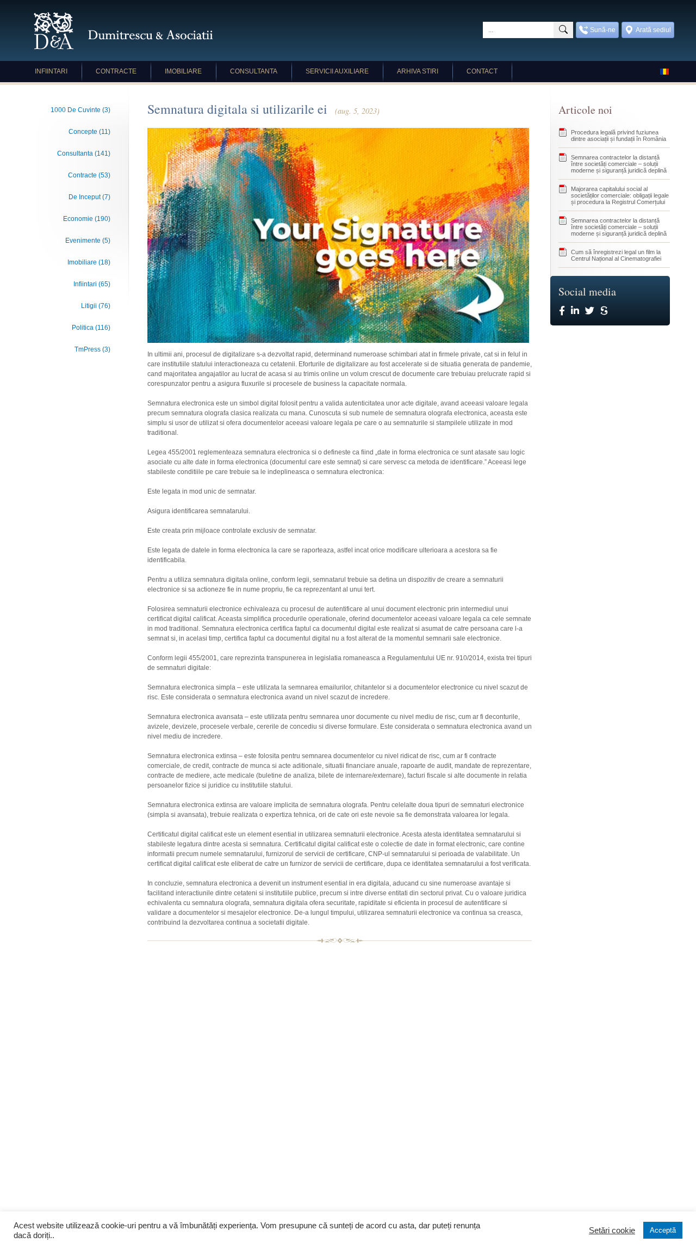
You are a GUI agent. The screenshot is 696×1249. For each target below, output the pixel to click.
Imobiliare (183, 71)
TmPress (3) (92, 349)
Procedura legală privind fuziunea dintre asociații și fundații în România (618, 135)
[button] (563, 30)
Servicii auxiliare (337, 71)
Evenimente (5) (87, 240)
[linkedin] (575, 311)
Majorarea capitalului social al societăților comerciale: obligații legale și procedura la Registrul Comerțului (620, 195)
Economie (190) (86, 219)
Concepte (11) (89, 132)
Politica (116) (91, 327)
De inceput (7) (89, 197)
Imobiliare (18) (88, 262)
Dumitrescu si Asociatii (123, 31)
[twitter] (589, 311)
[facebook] (562, 311)
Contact (482, 71)
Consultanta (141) (83, 153)
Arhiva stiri (417, 71)
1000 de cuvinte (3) (80, 110)
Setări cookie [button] (612, 1230)
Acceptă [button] (663, 1230)
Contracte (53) (89, 175)
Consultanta (253, 71)
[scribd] (603, 311)
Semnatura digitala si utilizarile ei (263, 109)
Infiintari (51, 71)
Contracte (116, 71)
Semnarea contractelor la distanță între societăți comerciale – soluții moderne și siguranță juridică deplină (619, 164)
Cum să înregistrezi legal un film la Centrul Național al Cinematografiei (616, 255)
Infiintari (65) (91, 284)
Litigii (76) (95, 306)
